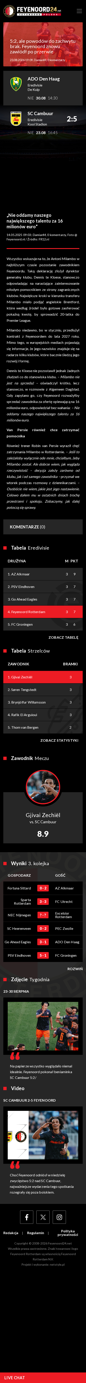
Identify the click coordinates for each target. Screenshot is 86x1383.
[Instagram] (59, 1217)
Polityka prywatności (68, 1232)
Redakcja (10, 1233)
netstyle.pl (57, 1264)
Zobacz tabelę (63, 637)
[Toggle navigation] (79, 11)
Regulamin (35, 1233)
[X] (43, 1217)
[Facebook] (26, 1217)
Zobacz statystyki (59, 740)
